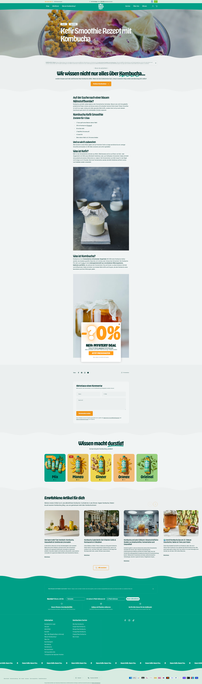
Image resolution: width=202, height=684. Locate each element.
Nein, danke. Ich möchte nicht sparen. (101, 357)
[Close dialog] (119, 324)
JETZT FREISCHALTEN (101, 353)
